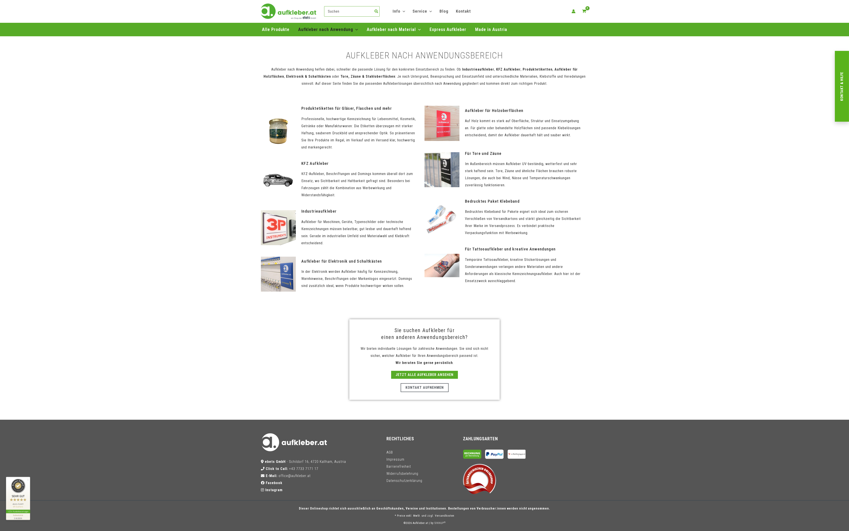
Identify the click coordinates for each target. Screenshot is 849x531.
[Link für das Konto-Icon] (574, 11)
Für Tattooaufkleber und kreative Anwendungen (510, 249)
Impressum (395, 459)
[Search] (376, 11)
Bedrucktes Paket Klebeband (492, 201)
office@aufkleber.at (295, 476)
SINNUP (440, 523)
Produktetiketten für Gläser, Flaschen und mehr (346, 108)
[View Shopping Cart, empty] (584, 11)
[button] (402, 11)
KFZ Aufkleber (315, 163)
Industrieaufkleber (319, 211)
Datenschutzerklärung (404, 481)
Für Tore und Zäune (483, 153)
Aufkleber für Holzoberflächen (494, 110)
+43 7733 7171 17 (303, 469)
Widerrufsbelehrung (402, 473)
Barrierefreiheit (398, 466)
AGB (389, 452)
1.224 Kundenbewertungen (18, 511)
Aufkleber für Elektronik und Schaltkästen (341, 261)
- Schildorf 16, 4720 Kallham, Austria (305, 462)
